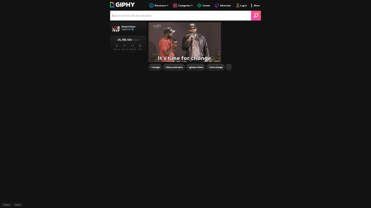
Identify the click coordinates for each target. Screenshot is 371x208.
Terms (17, 205)
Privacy (6, 205)
